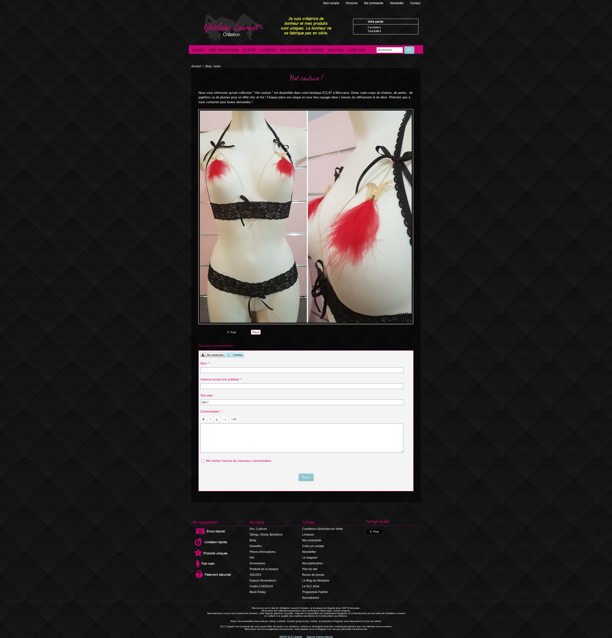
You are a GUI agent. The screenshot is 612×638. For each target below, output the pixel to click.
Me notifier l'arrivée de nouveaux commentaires (238, 461)
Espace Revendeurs (263, 580)
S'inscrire (352, 3)
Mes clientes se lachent (302, 50)
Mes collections (224, 50)
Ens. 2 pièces (258, 529)
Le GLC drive (310, 586)
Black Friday (258, 592)
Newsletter (397, 3)
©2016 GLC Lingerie (291, 636)
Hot (252, 557)
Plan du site (309, 569)
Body (253, 540)
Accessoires (257, 563)
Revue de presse (313, 574)
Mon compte (331, 3)
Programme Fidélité (315, 592)
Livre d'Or (356, 50)
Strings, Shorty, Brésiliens (266, 534)
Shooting (336, 50)
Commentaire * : (211, 411)
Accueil (198, 50)
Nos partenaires (312, 563)
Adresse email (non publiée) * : (221, 379)
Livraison (308, 534)
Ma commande (374, 3)
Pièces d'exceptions (262, 552)
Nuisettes (256, 546)
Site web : (207, 395)
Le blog (249, 50)
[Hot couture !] (305, 110)
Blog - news (213, 66)
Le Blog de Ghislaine (315, 580)
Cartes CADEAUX (261, 586)
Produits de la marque (264, 569)
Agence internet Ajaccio (320, 636)
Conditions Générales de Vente (322, 529)
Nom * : (205, 363)
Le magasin (309, 557)
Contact (415, 3)
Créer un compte (313, 546)
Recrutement (310, 597)
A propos (268, 50)
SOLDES (255, 574)
